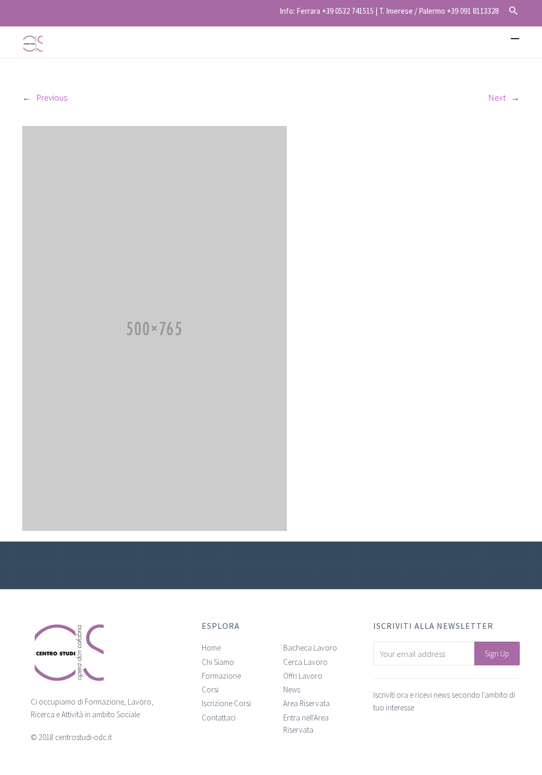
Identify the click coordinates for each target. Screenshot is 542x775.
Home (211, 648)
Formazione (221, 676)
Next (497, 97)
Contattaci (219, 718)
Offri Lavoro (302, 676)
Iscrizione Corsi (226, 703)
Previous (51, 97)
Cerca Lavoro (305, 662)
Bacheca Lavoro (310, 648)
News (291, 689)
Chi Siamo (218, 662)
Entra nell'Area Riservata (306, 724)
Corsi (210, 689)
